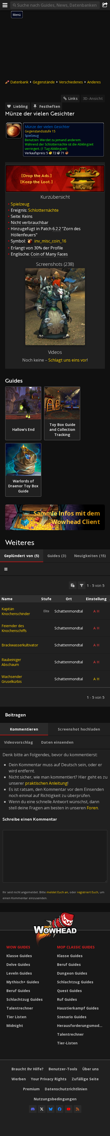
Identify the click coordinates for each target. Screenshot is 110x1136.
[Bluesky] (50, 1109)
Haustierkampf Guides (78, 1008)
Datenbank (19, 82)
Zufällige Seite (85, 1078)
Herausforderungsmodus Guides (81, 1025)
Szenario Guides (71, 1016)
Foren (92, 808)
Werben (19, 1078)
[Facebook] (59, 1109)
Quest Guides (69, 990)
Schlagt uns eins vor (67, 360)
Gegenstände (44, 82)
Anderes (94, 82)
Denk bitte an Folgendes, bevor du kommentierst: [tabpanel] (55, 826)
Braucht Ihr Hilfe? (27, 1068)
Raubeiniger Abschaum (11, 662)
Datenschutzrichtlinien (66, 1088)
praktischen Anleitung (46, 783)
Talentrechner (19, 1008)
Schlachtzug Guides (24, 999)
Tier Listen (16, 1016)
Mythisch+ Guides (22, 981)
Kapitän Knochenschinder (16, 611)
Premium (31, 1088)
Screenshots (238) (55, 264)
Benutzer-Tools (63, 1068)
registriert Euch (87, 892)
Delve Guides (18, 964)
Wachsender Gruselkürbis (12, 679)
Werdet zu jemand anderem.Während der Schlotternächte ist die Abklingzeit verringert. (59, 144)
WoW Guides (18, 947)
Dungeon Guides (72, 973)
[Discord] (33, 1109)
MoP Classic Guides (76, 947)
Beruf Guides (18, 990)
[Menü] (5, 5)
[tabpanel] (55, 641)
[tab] (21, 555)
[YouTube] (68, 1109)
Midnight (14, 1025)
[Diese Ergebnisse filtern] (81, 585)
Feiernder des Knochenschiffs (14, 628)
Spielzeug (20, 204)
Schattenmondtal (68, 611)
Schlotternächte (43, 210)
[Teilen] (105, 5)
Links (73, 98)
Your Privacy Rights (49, 1078)
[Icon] (14, 131)
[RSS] (77, 1109)
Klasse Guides (19, 955)
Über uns (90, 1068)
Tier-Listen (67, 1043)
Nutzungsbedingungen (55, 1098)
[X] (42, 1109)
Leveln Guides (19, 973)
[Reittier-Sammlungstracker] (55, 517)
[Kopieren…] (72, 585)
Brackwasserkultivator (20, 645)
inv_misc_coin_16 (49, 241)
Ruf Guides (67, 999)
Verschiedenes (71, 82)
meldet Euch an (57, 892)
